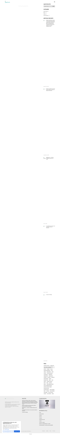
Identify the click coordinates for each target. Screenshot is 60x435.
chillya (45, 371)
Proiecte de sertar (46, 388)
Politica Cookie (7, 429)
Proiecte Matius (46, 15)
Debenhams (50, 374)
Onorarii (40, 416)
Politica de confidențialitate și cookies (44, 423)
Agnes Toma (52, 365)
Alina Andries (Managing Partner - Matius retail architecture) (48, 367)
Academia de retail (42, 419)
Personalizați (5, 431)
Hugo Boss (52, 377)
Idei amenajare (46, 378)
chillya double (49, 371)
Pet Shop (50, 382)
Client (52, 371)
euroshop (45, 377)
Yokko (53, 393)
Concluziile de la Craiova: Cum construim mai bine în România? (29, 410)
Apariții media (46, 11)
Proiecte (40, 415)
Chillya (44, 14)
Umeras (45, 393)
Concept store (46, 374)
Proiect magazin (52, 389)
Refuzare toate (11, 431)
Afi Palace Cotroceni (46, 365)
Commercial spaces (49, 373)
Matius (45, 381)
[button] (54, 1)
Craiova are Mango (25, 412)
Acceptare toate (17, 431)
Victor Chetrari (49, 393)
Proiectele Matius (46, 389)
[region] (11, 427)
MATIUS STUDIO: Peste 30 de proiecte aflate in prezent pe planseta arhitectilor (29, 406)
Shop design (45, 392)
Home (40, 412)
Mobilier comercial (49, 381)
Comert (45, 373)
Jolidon (50, 378)
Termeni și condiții (42, 422)
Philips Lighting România (50, 384)
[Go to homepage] (7, 2)
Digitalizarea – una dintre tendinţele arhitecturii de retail (29, 408)
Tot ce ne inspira (50, 392)
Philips (45, 384)
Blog (44, 12)
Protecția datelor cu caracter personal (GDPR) (46, 425)
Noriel (44, 382)
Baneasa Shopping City (47, 370)
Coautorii (40, 418)
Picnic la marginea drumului (48, 385)
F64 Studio (49, 377)
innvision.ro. (29, 431)
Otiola (47, 382)
